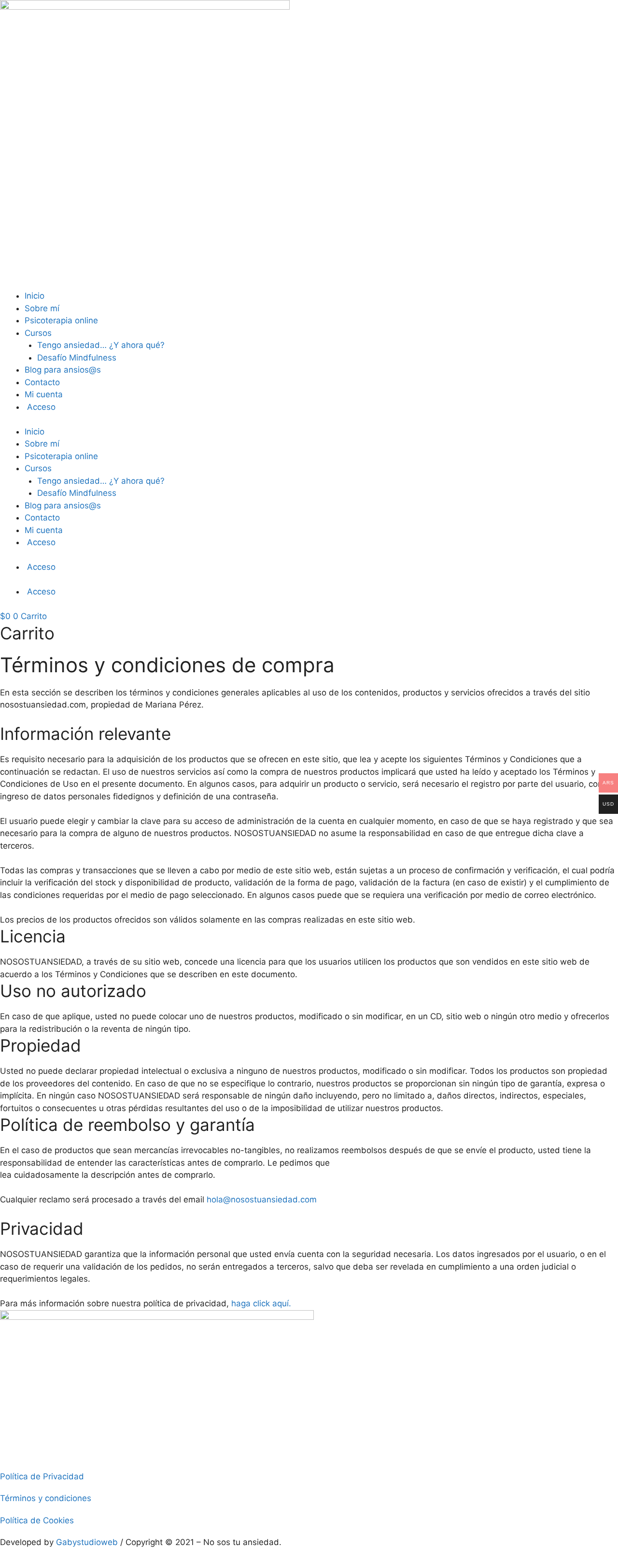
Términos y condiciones (45, 1498)
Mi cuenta (44, 394)
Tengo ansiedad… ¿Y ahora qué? (101, 345)
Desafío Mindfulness (76, 357)
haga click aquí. (261, 1303)
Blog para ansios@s (63, 370)
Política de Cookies (37, 1520)
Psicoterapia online (61, 320)
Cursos (38, 333)
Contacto (42, 382)
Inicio (34, 296)
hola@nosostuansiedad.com (262, 1199)
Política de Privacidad (42, 1476)
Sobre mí (42, 308)
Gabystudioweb (87, 1542)
